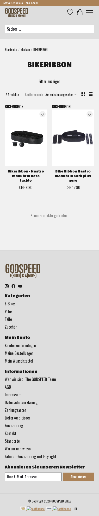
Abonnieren (78, 477)
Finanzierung (14, 425)
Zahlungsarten (15, 410)
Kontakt (10, 433)
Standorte (12, 441)
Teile (8, 319)
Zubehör (11, 327)
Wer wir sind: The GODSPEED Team (30, 379)
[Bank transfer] (58, 508)
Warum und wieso (18, 449)
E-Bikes (10, 304)
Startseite (11, 49)
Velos (8, 311)
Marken (25, 49)
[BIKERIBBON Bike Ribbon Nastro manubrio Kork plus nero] (73, 138)
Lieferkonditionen (18, 418)
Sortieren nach (34, 94)
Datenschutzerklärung (21, 402)
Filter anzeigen (49, 81)
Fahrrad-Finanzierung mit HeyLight (30, 456)
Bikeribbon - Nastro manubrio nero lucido (26, 175)
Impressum (13, 395)
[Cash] (32, 508)
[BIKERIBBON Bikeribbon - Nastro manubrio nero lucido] (26, 138)
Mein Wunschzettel (19, 361)
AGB (8, 387)
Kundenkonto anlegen (20, 345)
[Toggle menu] (89, 12)
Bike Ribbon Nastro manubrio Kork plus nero (73, 175)
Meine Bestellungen (19, 353)
